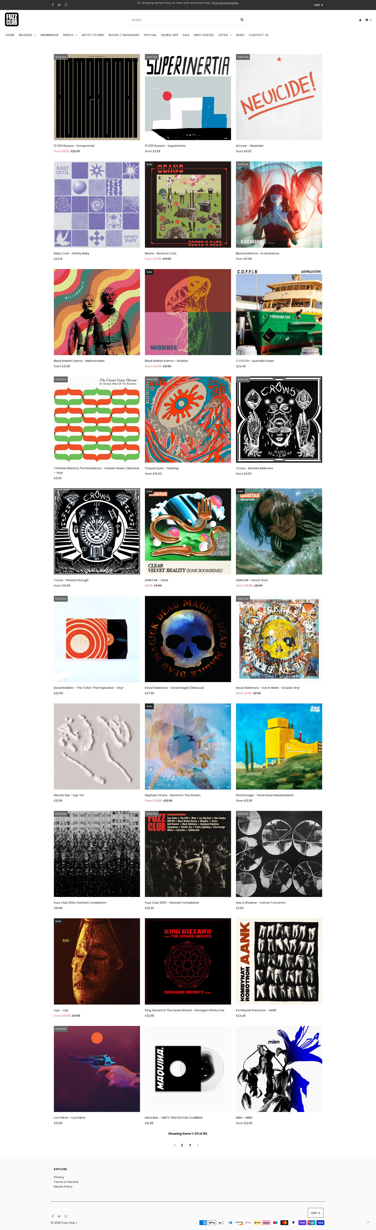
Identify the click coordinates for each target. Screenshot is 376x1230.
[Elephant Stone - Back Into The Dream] (188, 746)
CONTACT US (259, 35)
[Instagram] (65, 5)
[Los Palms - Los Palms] (97, 1069)
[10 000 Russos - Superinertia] (188, 97)
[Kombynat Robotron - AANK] (279, 961)
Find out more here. (225, 3)
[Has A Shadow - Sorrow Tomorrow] (279, 854)
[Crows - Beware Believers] (279, 419)
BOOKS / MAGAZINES (124, 35)
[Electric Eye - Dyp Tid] (97, 746)
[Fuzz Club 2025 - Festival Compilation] (188, 854)
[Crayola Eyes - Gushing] (188, 419)
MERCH (68, 35)
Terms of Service (66, 1182)
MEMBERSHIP (50, 35)
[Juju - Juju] (97, 961)
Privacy (59, 1177)
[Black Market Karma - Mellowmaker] (97, 312)
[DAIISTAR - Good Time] (279, 531)
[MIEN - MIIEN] (279, 1069)
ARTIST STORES (93, 35)
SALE (186, 35)
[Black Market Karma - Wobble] (188, 312)
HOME (10, 35)
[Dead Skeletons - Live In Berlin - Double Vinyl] (279, 639)
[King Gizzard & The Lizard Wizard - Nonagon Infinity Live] (188, 961)
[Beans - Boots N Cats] (188, 204)
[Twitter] (59, 5)
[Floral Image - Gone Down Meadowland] (279, 746)
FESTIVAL (150, 35)
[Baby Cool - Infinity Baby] (97, 204)
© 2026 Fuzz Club (63, 1223)
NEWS (240, 35)
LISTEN (223, 35)
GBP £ (318, 5)
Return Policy (63, 1186)
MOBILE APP (169, 35)
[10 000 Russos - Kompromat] (97, 97)
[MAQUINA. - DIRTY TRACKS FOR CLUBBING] (188, 1069)
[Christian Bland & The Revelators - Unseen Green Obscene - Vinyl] (97, 419)
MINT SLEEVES (204, 35)
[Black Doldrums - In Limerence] (279, 204)
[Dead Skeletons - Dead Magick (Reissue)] (188, 639)
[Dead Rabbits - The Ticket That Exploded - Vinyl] (97, 639)
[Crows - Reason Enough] (97, 531)
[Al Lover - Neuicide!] (279, 97)
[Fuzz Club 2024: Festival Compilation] (97, 854)
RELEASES (25, 35)
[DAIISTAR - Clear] (188, 531)
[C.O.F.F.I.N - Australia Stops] (279, 312)
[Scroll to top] (368, 1222)
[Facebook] (52, 5)
